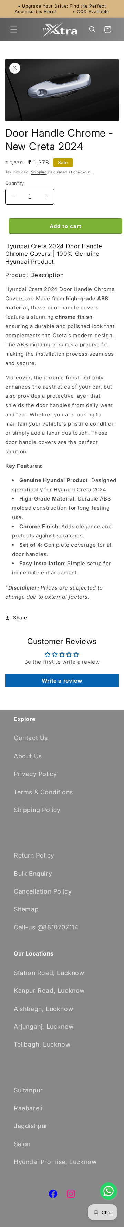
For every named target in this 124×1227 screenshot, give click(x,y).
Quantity (14, 183)
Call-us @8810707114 (46, 927)
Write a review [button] (62, 680)
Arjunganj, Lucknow (44, 1026)
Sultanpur (28, 1090)
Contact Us (31, 738)
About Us (28, 756)
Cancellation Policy (43, 891)
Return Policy (34, 855)
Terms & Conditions (43, 792)
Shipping (39, 172)
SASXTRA (57, 1223)
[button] (13, 29)
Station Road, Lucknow (49, 972)
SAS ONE (102, 1223)
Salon (22, 1144)
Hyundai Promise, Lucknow (55, 1161)
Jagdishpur (31, 1125)
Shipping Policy (37, 809)
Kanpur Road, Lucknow (49, 990)
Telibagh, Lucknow (42, 1044)
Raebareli (28, 1108)
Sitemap (26, 909)
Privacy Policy (35, 773)
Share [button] (20, 617)
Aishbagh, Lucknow (43, 1008)
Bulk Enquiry (33, 873)
